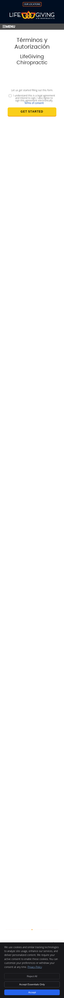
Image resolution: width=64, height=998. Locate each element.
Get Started (32, 111)
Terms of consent (34, 103)
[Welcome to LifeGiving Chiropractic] (32, 18)
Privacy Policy (35, 967)
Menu (10, 26)
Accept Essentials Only (32, 984)
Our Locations (32, 4)
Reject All (32, 976)
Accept (32, 992)
